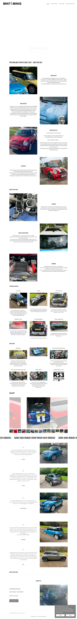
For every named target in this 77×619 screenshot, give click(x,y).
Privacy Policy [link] (33, 616)
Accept (70, 615)
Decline (60, 615)
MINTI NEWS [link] (61, 3)
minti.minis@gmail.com (14, 588)
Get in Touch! (14, 600)
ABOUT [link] (48, 3)
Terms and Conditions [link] (41, 616)
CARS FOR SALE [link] (54, 3)
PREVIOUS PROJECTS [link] (70, 3)
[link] (12, 3)
